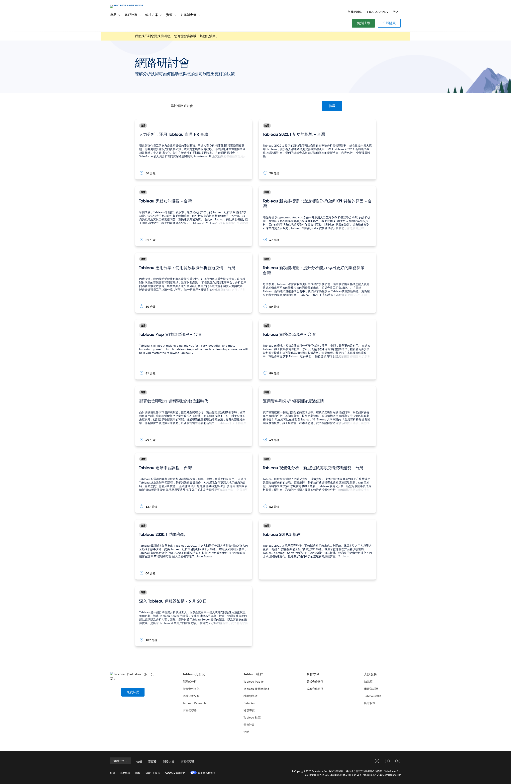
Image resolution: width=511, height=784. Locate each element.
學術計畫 (249, 725)
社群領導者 (250, 696)
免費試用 (363, 23)
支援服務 (370, 674)
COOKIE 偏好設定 (175, 772)
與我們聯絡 (355, 12)
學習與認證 (371, 689)
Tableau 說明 (372, 696)
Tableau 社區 (252, 717)
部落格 (152, 761)
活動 (246, 732)
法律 (112, 772)
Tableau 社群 (253, 674)
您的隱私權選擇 (206, 772)
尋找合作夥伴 (315, 681)
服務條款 (125, 772)
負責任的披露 (153, 772)
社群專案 (249, 710)
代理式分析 (190, 681)
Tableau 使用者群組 (256, 689)
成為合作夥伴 (315, 689)
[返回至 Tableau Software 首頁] (127, 4)
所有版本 (369, 703)
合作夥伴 (313, 674)
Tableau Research (194, 703)
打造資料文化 (191, 689)
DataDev (249, 703)
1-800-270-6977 (377, 12)
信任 (139, 761)
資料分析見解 (191, 696)
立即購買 (389, 23)
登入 (396, 12)
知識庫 (368, 681)
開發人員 (168, 761)
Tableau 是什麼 (194, 674)
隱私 (137, 772)
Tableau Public (253, 681)
